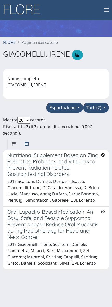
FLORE (9, 42)
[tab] (13, 143)
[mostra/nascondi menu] (106, 10)
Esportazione (63, 108)
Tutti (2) (94, 108)
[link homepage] (23, 10)
